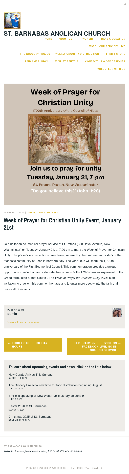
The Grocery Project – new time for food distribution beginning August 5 (56, 385)
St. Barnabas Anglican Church (57, 33)
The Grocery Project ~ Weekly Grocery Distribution (59, 54)
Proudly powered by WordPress (46, 467)
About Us (65, 39)
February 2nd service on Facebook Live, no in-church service (95, 346)
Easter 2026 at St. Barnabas (28, 406)
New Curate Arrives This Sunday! (31, 374)
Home (48, 39)
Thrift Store (115, 54)
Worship (88, 39)
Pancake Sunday (36, 61)
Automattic (94, 467)
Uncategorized (48, 212)
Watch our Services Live (107, 46)
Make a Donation (113, 39)
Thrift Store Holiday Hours (30, 344)
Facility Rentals (66, 61)
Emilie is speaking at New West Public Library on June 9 (46, 395)
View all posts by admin (23, 322)
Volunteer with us (111, 69)
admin (31, 212)
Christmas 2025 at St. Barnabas (30, 416)
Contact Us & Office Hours (105, 61)
